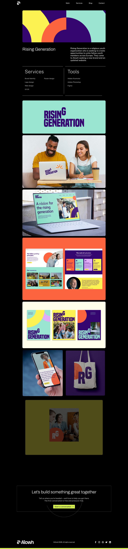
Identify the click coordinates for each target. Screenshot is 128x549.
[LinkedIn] (110, 542)
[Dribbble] (103, 542)
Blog (90, 3)
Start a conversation (63, 507)
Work (68, 3)
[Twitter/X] (106, 542)
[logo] (18, 3)
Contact (102, 3)
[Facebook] (96, 542)
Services (79, 3)
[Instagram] (99, 542)
